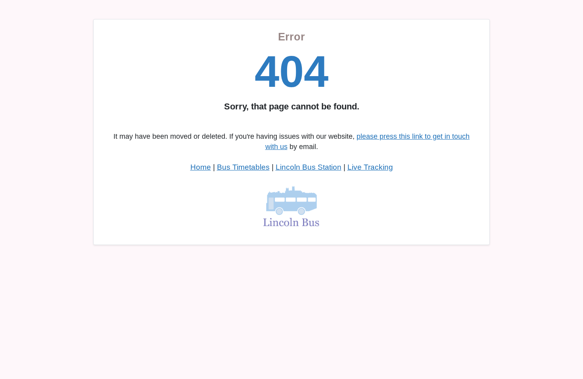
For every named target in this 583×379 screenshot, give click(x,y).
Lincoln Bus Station (308, 167)
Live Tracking (370, 167)
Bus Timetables (243, 167)
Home (200, 167)
